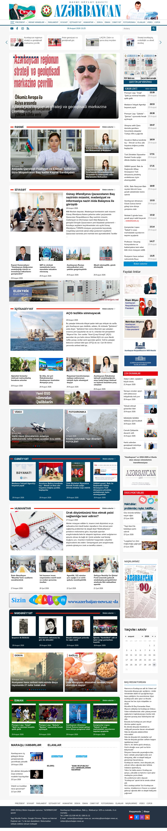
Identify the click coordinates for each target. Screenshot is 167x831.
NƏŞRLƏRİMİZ (131, 803)
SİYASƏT (64, 22)
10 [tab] (38, 57)
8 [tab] (32, 57)
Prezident (20, 803)
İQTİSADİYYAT (75, 22)
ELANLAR (141, 22)
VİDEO (150, 22)
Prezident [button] (20, 22)
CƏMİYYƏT (116, 22)
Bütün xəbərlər (108, 127)
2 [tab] (17, 57)
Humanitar (67, 803)
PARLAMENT (53, 22)
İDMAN (107, 22)
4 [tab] (22, 57)
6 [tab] (27, 57)
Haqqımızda (135, 811)
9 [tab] (35, 57)
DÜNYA (100, 22)
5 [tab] (24, 57)
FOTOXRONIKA (129, 22)
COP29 (157, 22)
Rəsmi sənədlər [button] (37, 22)
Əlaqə (146, 811)
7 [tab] (30, 57)
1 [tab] (14, 57)
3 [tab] (19, 57)
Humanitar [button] (88, 22)
